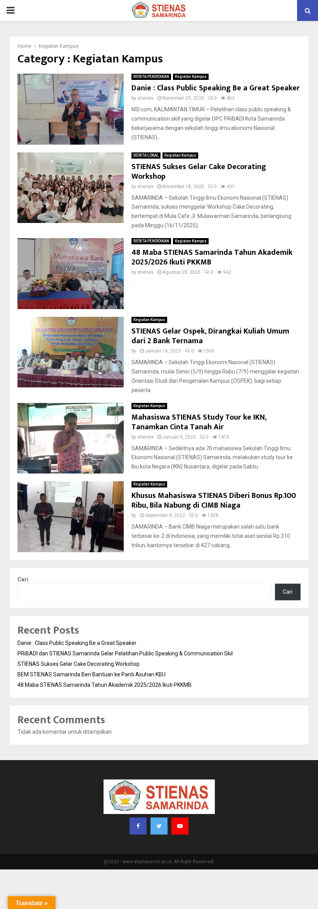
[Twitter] (159, 826)
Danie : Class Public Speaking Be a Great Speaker (215, 88)
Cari (22, 579)
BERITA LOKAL (146, 155)
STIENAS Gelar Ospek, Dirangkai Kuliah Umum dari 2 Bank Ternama (210, 336)
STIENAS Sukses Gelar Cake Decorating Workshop (198, 171)
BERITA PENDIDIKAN (151, 76)
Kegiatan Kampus (191, 76)
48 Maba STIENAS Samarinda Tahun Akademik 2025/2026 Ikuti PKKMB (211, 257)
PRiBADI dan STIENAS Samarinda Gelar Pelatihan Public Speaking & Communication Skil (125, 653)
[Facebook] (138, 826)
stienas (145, 98)
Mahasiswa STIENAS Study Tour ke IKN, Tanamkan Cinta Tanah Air (198, 422)
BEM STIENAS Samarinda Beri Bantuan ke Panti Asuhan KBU (91, 674)
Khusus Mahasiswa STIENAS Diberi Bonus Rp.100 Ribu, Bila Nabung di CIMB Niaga (213, 500)
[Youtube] (179, 826)
